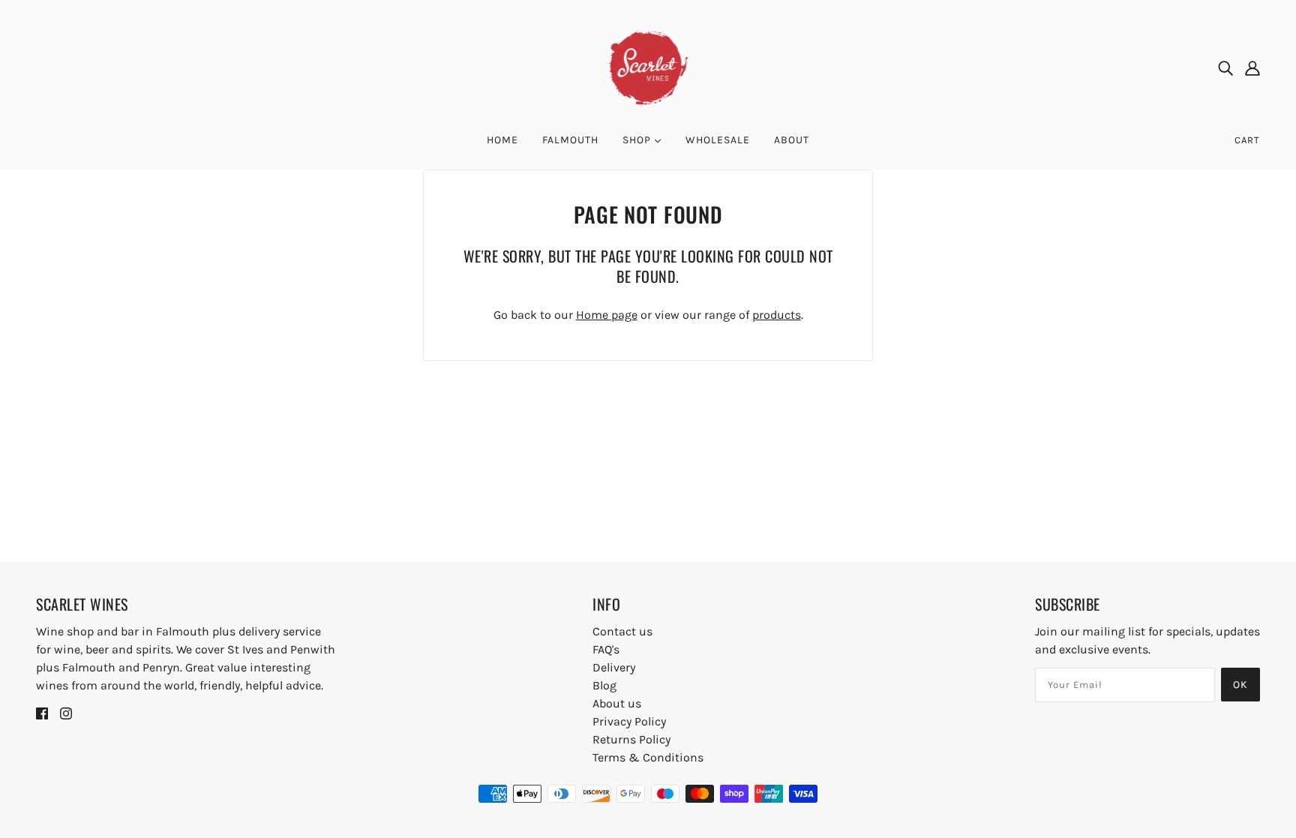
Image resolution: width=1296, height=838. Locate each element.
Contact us (622, 631)
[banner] (648, 66)
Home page (607, 315)
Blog (604, 685)
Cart (1247, 140)
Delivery (613, 667)
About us (616, 703)
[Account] (1252, 68)
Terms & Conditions (648, 757)
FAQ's (606, 649)
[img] (1225, 68)
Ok (1240, 684)
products (776, 315)
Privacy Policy (629, 721)
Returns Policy (631, 739)
